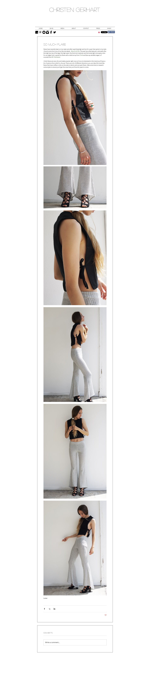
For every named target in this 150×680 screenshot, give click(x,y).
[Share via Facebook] (44, 609)
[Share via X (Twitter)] (49, 609)
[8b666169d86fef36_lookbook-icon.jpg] (36, 32)
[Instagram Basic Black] (47, 32)
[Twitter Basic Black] (54, 32)
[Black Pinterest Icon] (40, 32)
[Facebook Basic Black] (51, 32)
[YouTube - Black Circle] (43, 32)
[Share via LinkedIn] (54, 609)
